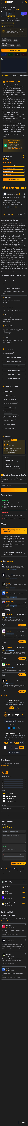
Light (16, 707)
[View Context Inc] (3, 614)
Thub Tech (8, 631)
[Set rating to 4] (10, 827)
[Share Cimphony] (17, 54)
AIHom (8, 583)
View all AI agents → (6, 696)
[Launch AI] (26, 2)
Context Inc (9, 614)
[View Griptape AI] (3, 647)
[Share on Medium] (16, 728)
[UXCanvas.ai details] (3, 940)
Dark (11, 707)
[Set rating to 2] (5, 827)
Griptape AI (9, 647)
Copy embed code (15, 752)
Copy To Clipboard (10, 721)
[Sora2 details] (5, 194)
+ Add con (22, 854)
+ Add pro (22, 846)
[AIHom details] (3, 955)
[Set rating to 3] (7, 827)
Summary (6, 75)
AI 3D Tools (13, 587)
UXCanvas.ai (9, 574)
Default (16, 742)
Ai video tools (6, 200)
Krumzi (8, 565)
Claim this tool (20, 35)
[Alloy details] (3, 969)
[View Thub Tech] (3, 631)
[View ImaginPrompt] (3, 602)
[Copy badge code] (19, 728)
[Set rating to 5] (12, 827)
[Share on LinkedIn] (14, 728)
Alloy (7, 592)
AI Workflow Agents (10, 650)
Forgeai (8, 681)
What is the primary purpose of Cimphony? (12, 530)
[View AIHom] (3, 584)
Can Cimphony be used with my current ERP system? (12, 553)
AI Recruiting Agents (10, 667)
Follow (21, 747)
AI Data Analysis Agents (10, 617)
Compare (19, 214)
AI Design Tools (13, 569)
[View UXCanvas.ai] (3, 575)
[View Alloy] (3, 593)
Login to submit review (18, 863)
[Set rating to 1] (3, 827)
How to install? (20, 721)
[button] (14, 490)
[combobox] (14, 808)
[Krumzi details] (3, 926)
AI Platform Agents (10, 634)
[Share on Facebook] (9, 728)
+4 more (15, 40)
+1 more (18, 45)
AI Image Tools (13, 606)
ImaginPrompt (10, 601)
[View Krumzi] (3, 566)
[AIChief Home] (9, 2)
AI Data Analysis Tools (6, 40)
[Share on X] (11, 728)
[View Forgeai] (3, 681)
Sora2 (8, 194)
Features (15, 75)
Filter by (4, 790)
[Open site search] (22, 2)
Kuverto (8, 664)
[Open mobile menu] (2, 2)
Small (21, 742)
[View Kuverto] (3, 664)
